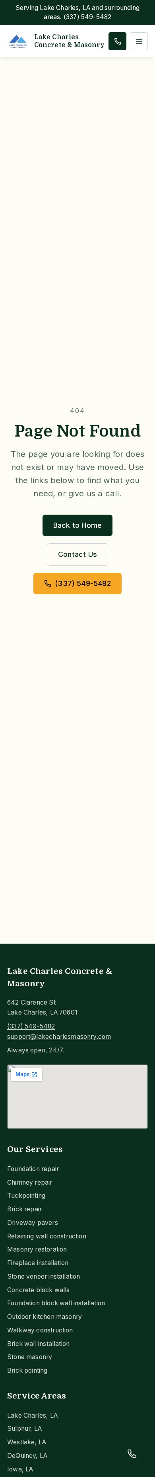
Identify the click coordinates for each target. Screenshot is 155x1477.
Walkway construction (40, 1330)
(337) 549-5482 (83, 583)
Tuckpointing (26, 1195)
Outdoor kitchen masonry (44, 1316)
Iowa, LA (20, 1469)
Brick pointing (27, 1370)
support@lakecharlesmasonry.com (59, 1036)
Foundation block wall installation (56, 1303)
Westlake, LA (26, 1442)
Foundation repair (33, 1169)
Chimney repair (29, 1182)
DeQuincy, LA (27, 1455)
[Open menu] (139, 41)
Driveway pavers (32, 1222)
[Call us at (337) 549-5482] (117, 41)
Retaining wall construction (46, 1236)
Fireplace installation (37, 1263)
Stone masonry (29, 1357)
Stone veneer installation (43, 1276)
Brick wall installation (38, 1344)
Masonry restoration (37, 1249)
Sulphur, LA (24, 1428)
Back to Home (77, 525)
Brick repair (24, 1209)
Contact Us (77, 554)
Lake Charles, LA (32, 1415)
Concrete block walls (38, 1290)
